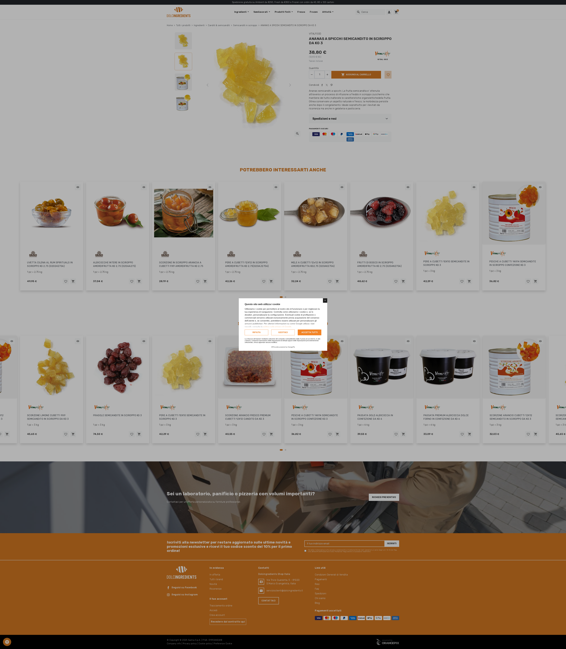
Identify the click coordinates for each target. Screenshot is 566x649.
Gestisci (283, 332)
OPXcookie (275, 347)
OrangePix (291, 347)
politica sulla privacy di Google (277, 326)
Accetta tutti (309, 332)
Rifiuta (256, 332)
